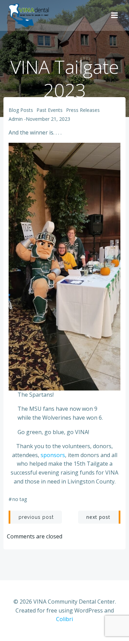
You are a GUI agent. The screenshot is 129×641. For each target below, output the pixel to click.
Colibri (64, 619)
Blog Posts (21, 110)
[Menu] (114, 15)
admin (16, 119)
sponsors (53, 455)
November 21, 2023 (48, 119)
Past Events (49, 110)
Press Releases (83, 110)
